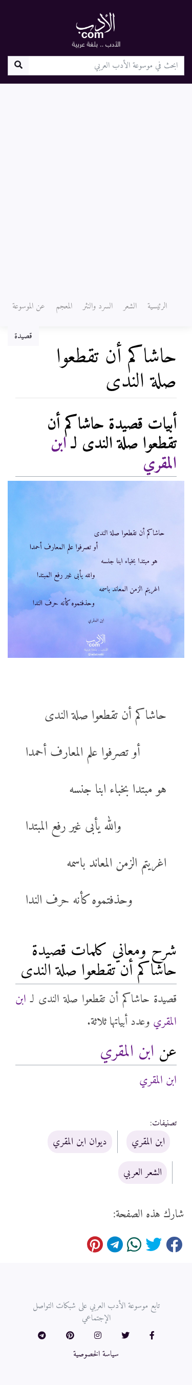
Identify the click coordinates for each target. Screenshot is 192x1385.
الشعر (130, 306)
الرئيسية (157, 306)
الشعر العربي (142, 1172)
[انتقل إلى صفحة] (18, 65)
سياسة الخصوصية (96, 1354)
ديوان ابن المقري (80, 1141)
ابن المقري (127, 1052)
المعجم (64, 306)
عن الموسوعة (28, 306)
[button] (152, 1336)
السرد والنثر (98, 306)
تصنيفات (164, 1123)
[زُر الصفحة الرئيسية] (96, 30)
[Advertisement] (96, 185)
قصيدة (23, 336)
